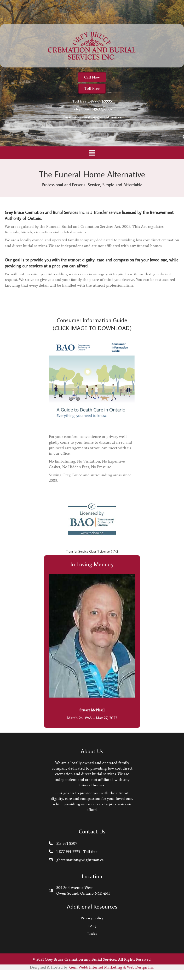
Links (92, 934)
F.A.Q (92, 926)
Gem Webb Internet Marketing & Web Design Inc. (111, 967)
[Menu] (92, 153)
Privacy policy (92, 918)
